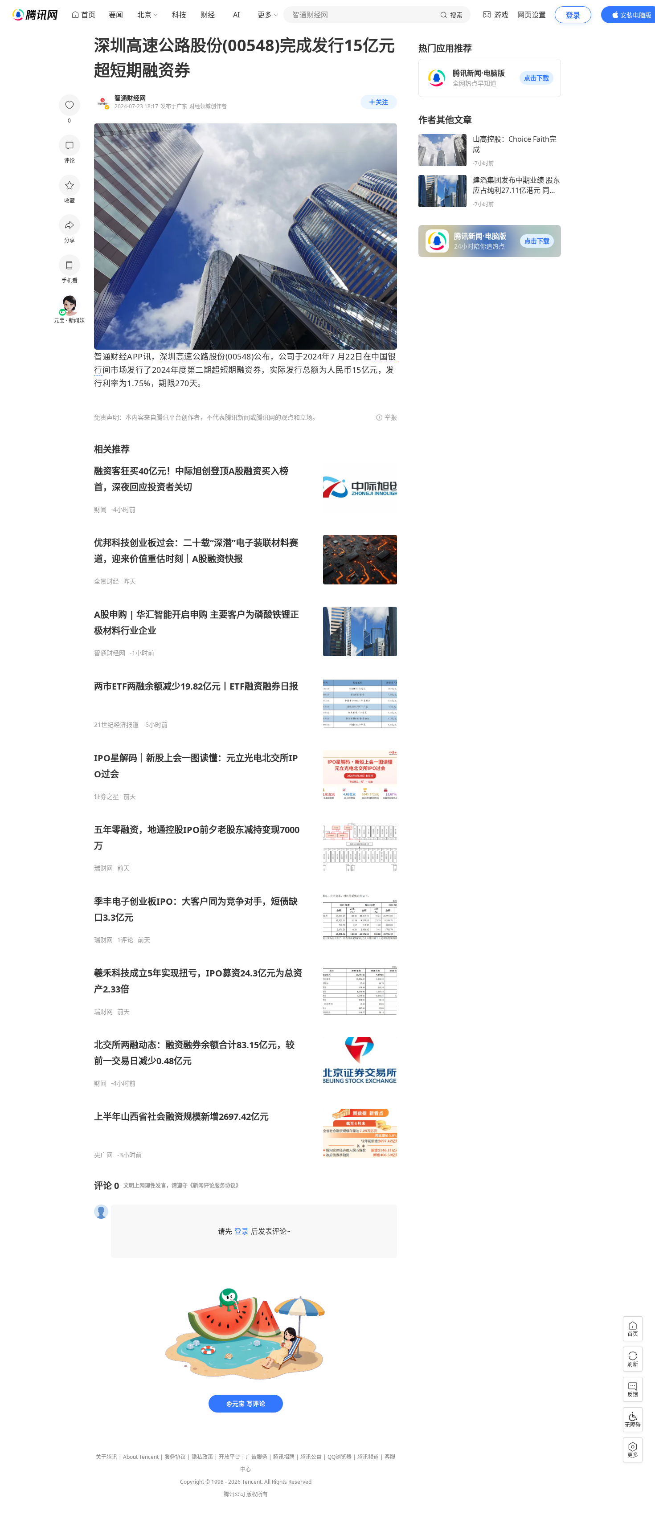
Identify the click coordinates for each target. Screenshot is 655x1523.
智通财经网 (109, 653)
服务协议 (175, 1457)
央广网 (103, 1155)
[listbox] (245, 801)
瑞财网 (103, 868)
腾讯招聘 (284, 1457)
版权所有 (257, 1494)
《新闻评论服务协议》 (214, 1185)
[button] (536, 78)
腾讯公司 (234, 1494)
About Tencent (141, 1457)
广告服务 (256, 1457)
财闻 (100, 509)
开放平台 (229, 1457)
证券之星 (106, 796)
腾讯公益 (311, 1457)
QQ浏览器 (340, 1457)
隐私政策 (202, 1457)
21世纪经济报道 (116, 725)
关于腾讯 (106, 1457)
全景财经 (106, 581)
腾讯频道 (368, 1457)
